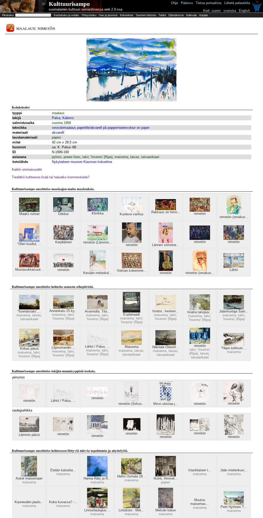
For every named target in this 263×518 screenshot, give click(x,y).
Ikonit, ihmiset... (166, 478)
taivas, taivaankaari (144, 157)
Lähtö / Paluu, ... (97, 346)
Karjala (203, 15)
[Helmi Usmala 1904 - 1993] (131, 473)
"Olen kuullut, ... (29, 244)
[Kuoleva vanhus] (131, 211)
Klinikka (98, 213)
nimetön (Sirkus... (131, 404)
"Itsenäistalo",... (29, 311)
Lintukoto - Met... (131, 510)
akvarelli (58, 132)
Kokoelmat (126, 15)
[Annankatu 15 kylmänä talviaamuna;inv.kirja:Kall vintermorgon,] (63, 308)
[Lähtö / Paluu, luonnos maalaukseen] (97, 343)
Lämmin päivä (29, 435)
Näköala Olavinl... (165, 347)
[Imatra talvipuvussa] (200, 309)
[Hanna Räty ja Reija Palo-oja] (97, 475)
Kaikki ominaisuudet (27, 169)
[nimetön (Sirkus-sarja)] (131, 401)
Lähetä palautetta (237, 3)
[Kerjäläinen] (63, 239)
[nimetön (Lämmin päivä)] (97, 239)
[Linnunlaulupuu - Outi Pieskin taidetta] (97, 507)
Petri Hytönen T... (234, 507)
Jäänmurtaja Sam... (233, 311)
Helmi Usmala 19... (131, 476)
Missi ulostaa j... (165, 404)
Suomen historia (146, 15)
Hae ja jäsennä (108, 15)
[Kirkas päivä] (29, 345)
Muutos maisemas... (199, 502)
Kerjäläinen (63, 242)
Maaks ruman (29, 214)
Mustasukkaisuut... (29, 269)
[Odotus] (63, 211)
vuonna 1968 (61, 123)
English (244, 11)
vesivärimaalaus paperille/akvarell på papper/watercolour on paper (100, 128)
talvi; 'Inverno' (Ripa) (97, 157)
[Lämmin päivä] (29, 432)
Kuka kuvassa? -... (63, 502)
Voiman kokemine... (131, 270)
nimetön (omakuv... (234, 217)
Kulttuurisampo (69, 4)
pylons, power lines (66, 157)
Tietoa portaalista (208, 3)
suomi (216, 11)
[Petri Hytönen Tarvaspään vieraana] (233, 504)
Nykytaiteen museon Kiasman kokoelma (82, 162)
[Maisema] (131, 344)
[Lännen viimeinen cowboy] (165, 242)
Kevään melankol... (97, 273)
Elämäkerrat (176, 15)
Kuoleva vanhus (132, 214)
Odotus (63, 214)
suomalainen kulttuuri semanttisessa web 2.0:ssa (85, 9)
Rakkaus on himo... (165, 212)
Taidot (162, 15)
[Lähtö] (233, 267)
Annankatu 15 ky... (63, 311)
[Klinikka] (97, 210)
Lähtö (234, 270)
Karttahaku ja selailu (66, 15)
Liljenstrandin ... (63, 347)
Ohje (174, 3)
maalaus (58, 113)
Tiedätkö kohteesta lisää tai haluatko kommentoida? (50, 177)
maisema (121, 157)
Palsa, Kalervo (63, 118)
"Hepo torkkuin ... (234, 348)
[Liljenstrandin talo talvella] (63, 344)
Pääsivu (187, 3)
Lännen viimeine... (165, 245)
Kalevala (191, 15)
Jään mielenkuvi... (233, 470)
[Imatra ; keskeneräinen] (165, 308)
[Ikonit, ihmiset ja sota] (165, 475)
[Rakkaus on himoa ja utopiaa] (165, 209)
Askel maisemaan (29, 478)
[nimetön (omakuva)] (233, 214)
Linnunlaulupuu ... (97, 510)
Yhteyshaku (88, 15)
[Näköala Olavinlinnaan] (165, 344)
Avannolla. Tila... (97, 311)
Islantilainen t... (199, 470)
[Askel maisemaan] (29, 475)
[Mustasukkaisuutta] (29, 266)
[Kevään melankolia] (98, 270)
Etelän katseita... (63, 470)
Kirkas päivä (29, 348)
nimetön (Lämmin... (97, 242)
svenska (229, 11)
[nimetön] (200, 210)
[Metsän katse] (165, 507)
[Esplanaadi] (131, 311)
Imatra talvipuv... (199, 312)
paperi (56, 137)
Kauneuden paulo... (29, 502)
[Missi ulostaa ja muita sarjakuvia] (165, 401)
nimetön (200, 214)
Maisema (131, 347)
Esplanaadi (131, 314)
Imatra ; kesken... (165, 311)
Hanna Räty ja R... (97, 478)
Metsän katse (165, 510)
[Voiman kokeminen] (131, 267)
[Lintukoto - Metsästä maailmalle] (131, 507)
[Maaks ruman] (29, 211)
